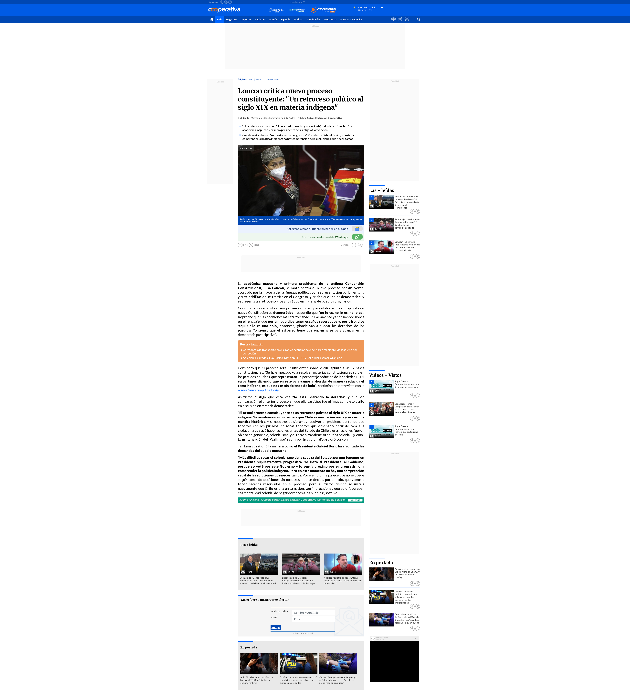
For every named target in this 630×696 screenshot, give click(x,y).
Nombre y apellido (280, 611)
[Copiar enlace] (360, 245)
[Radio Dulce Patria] (276, 10)
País (219, 19)
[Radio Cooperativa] (323, 10)
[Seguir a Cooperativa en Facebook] (221, 2)
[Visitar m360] (400, 22)
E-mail (274, 617)
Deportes (246, 19)
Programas (330, 19)
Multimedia (313, 19)
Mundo (273, 19)
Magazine (231, 19)
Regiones (260, 19)
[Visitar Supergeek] (407, 22)
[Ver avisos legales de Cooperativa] (393, 22)
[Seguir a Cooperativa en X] (226, 2)
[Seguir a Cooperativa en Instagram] (230, 2)
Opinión (286, 19)
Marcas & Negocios (351, 19)
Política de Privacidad (303, 633)
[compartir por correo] (354, 245)
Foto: (242, 148)
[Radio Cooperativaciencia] (297, 10)
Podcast (298, 19)
